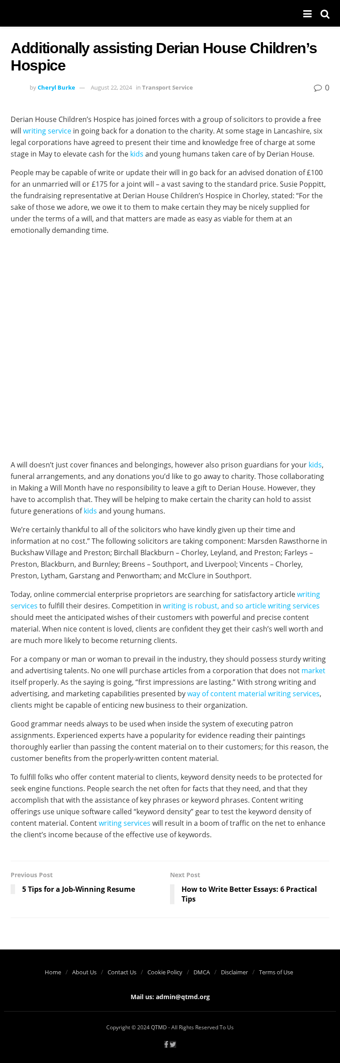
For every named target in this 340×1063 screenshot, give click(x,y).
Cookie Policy (164, 972)
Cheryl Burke (56, 87)
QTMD (159, 1027)
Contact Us (122, 972)
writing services (125, 823)
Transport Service (167, 87)
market (313, 670)
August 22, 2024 (111, 87)
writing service (47, 131)
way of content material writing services (253, 693)
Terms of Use (276, 972)
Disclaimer (234, 972)
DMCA (201, 972)
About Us (84, 972)
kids (136, 154)
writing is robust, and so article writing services (241, 606)
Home (53, 972)
